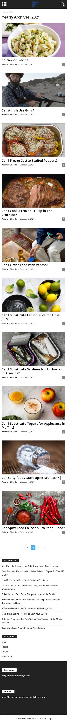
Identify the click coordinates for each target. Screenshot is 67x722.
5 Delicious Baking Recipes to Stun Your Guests (24, 614)
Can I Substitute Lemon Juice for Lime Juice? (31, 317)
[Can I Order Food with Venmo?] (33, 245)
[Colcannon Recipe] (33, 40)
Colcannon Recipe (15, 60)
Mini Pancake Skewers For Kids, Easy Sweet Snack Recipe (30, 566)
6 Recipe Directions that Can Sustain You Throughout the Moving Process (32, 621)
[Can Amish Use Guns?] (33, 90)
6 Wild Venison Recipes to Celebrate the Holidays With (27, 608)
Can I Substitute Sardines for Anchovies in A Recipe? (32, 371)
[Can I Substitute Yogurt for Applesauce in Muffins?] (33, 403)
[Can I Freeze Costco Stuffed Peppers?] (33, 140)
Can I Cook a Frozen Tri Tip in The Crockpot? (27, 213)
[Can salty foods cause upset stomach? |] (33, 457)
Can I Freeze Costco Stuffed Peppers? (30, 160)
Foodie (5, 647)
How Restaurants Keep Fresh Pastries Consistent (25, 580)
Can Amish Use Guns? (18, 110)
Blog (4, 642)
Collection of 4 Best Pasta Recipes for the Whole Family (28, 594)
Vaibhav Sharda (9, 64)
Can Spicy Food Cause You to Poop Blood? (33, 528)
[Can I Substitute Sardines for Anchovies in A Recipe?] (33, 349)
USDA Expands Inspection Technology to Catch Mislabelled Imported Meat (30, 587)
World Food (7, 656)
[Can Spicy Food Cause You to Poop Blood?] (33, 508)
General (5, 651)
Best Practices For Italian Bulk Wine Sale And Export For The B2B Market (33, 573)
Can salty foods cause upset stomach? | (32, 478)
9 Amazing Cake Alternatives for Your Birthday (23, 628)
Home (4, 12)
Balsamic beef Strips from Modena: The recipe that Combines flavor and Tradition (31, 601)
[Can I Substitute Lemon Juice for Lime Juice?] (33, 295)
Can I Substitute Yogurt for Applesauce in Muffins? (33, 425)
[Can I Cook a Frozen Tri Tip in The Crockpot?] (33, 191)
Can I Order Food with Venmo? (25, 265)
